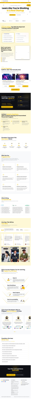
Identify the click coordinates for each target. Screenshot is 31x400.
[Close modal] (26, 192)
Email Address (18, 200)
